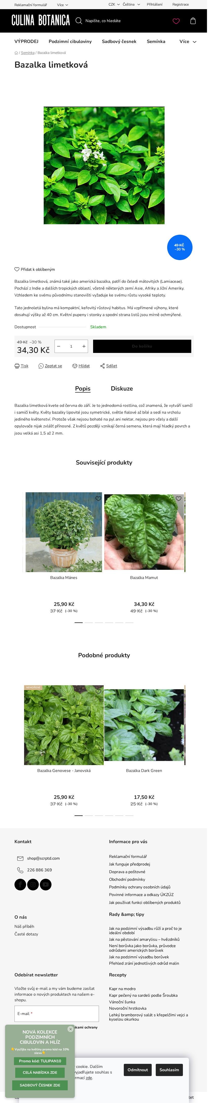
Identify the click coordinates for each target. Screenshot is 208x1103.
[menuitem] (26, 41)
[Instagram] (33, 884)
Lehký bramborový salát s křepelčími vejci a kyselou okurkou (148, 1017)
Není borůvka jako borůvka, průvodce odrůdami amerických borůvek (142, 948)
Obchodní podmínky (127, 879)
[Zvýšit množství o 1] (84, 346)
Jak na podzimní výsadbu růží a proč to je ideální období (145, 931)
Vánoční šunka (122, 1002)
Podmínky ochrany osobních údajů (139, 887)
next (190, 556)
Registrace (180, 4)
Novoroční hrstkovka (127, 1008)
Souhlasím (169, 1070)
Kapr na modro (122, 989)
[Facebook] (20, 884)
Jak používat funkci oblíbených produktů (145, 902)
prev (18, 556)
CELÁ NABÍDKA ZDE (40, 1072)
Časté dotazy (26, 934)
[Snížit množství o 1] (58, 346)
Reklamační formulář (30, 5)
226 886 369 (39, 870)
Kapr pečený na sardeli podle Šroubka (143, 995)
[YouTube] (45, 884)
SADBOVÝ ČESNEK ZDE (40, 1085)
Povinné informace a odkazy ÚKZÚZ (141, 895)
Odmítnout (138, 1070)
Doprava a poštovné (127, 872)
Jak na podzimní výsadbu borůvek (139, 957)
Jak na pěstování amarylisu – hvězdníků (144, 939)
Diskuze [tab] (122, 388)
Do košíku (142, 346)
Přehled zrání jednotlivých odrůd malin (144, 963)
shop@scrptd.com (43, 858)
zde (89, 1078)
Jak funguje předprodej (129, 864)
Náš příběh (24, 926)
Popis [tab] (83, 388)
